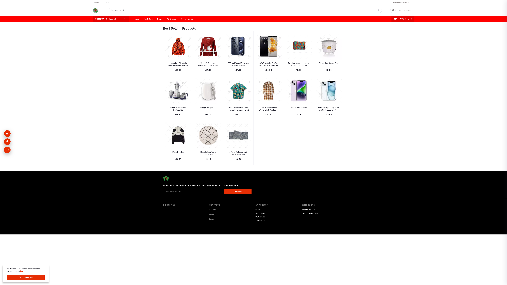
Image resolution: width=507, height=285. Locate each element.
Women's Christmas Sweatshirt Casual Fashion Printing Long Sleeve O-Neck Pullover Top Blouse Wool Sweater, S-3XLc (208, 64)
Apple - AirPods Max (299, 108)
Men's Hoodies (178, 152)
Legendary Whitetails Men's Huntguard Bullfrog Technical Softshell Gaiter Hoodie (178, 64)
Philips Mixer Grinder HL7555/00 (178, 109)
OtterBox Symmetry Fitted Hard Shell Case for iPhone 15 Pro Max (329, 109)
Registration (409, 10)
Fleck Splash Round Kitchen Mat (208, 153)
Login (400, 10)
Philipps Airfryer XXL (208, 108)
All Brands (171, 19)
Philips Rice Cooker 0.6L (329, 63)
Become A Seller (308, 210)
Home (136, 19)
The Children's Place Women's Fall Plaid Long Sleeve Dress (268, 109)
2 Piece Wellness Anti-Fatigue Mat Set (238, 153)
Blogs (159, 19)
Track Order (260, 221)
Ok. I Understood (26, 277)
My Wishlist (260, 217)
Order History (260, 213)
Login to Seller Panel (310, 213)
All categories (187, 19)
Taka (105, 2)
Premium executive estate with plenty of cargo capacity (298, 64)
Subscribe (237, 192)
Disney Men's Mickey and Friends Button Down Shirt (238, 109)
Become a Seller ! (400, 2)
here (22, 271)
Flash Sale (148, 19)
